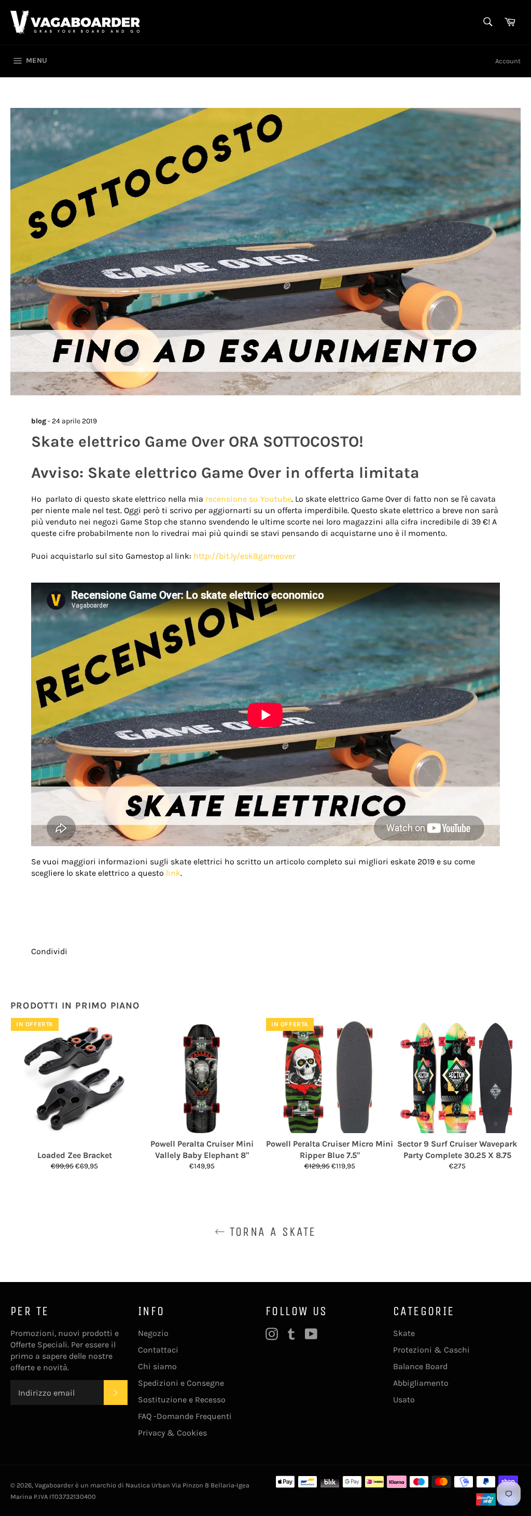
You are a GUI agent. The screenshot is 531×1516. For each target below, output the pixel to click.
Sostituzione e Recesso (182, 1399)
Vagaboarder (54, 1485)
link (173, 873)
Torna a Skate (270, 1231)
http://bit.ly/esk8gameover (244, 556)
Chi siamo (157, 1366)
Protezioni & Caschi (431, 1350)
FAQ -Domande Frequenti (185, 1416)
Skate (404, 1333)
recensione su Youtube (248, 499)
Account (508, 61)
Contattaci (158, 1350)
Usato (404, 1399)
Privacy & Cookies (172, 1433)
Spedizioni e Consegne (181, 1383)
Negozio (153, 1333)
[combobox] (487, 22)
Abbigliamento (421, 1383)
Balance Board (420, 1366)
